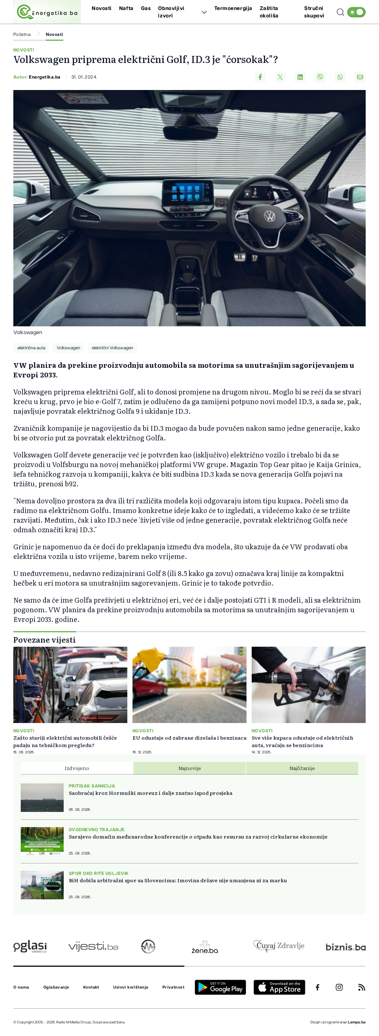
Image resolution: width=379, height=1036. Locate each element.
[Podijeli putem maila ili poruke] (360, 77)
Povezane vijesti (44, 639)
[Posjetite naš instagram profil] (339, 987)
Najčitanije (302, 768)
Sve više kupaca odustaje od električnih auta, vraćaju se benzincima (302, 741)
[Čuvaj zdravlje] (279, 946)
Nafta (126, 8)
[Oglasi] (30, 946)
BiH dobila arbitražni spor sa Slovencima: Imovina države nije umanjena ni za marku (178, 880)
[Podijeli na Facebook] (260, 77)
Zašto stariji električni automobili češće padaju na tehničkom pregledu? (65, 741)
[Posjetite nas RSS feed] (362, 987)
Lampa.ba (357, 1022)
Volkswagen (68, 348)
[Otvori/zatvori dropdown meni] (203, 12)
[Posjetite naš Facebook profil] (317, 987)
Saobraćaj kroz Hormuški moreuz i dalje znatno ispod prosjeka (150, 792)
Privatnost (173, 987)
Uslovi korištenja (130, 987)
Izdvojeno (77, 768)
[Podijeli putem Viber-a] (320, 77)
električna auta (31, 348)
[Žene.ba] (205, 946)
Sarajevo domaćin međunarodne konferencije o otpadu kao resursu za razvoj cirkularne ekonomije (198, 836)
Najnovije (189, 768)
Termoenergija (233, 8)
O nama (21, 987)
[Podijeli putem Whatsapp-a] (340, 77)
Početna (21, 34)
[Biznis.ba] (346, 946)
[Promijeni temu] (356, 12)
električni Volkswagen (112, 348)
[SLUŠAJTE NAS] (148, 946)
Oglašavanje (56, 987)
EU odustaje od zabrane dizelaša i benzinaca (189, 737)
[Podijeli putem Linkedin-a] (300, 77)
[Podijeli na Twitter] (280, 77)
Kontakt (91, 987)
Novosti (102, 8)
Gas (146, 8)
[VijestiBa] (93, 946)
